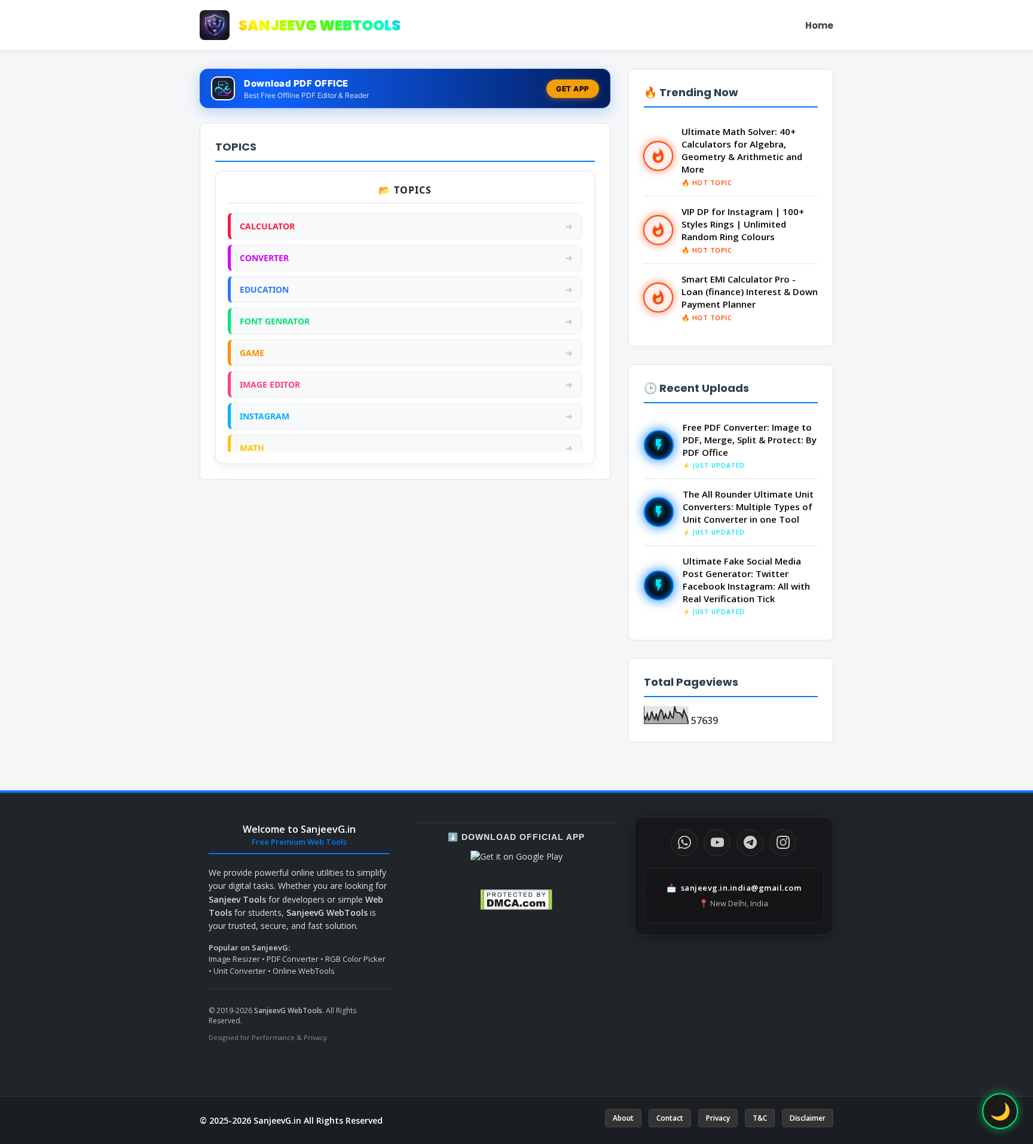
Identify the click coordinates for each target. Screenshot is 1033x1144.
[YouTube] (717, 842)
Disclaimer (808, 1118)
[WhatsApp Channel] (684, 842)
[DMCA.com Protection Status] (516, 907)
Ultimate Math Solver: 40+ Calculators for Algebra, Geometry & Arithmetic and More (741, 150)
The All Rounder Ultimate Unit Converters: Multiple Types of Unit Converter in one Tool (748, 506)
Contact (669, 1118)
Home (819, 25)
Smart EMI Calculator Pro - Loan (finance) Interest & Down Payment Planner (749, 291)
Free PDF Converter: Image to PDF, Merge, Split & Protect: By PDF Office (750, 439)
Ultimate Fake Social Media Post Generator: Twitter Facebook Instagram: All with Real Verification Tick (746, 580)
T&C (760, 1118)
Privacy (718, 1118)
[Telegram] (749, 842)
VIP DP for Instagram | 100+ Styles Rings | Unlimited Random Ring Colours (742, 224)
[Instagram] (782, 842)
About (623, 1118)
